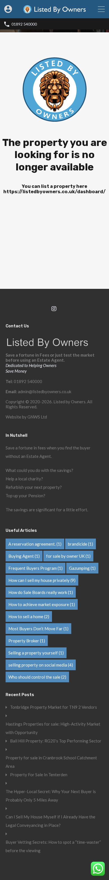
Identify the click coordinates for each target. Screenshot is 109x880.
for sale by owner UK (68, 556)
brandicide (80, 543)
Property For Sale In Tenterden (38, 774)
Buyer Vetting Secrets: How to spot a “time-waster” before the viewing (53, 846)
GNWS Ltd (37, 416)
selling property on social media (40, 664)
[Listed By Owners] (54, 11)
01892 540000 (24, 24)
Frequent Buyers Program (35, 568)
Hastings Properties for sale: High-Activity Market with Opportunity (53, 728)
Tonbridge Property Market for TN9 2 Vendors (53, 707)
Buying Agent (24, 556)
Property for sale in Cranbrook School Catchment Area (51, 762)
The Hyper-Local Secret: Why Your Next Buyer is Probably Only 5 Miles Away (51, 795)
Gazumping (82, 568)
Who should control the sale (37, 676)
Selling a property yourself (36, 652)
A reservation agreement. (34, 543)
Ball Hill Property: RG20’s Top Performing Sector (55, 740)
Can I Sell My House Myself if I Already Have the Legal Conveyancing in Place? (50, 821)
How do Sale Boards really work (40, 592)
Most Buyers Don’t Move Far (38, 628)
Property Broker (26, 640)
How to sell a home (28, 616)
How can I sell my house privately (41, 580)
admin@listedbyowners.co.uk (44, 391)
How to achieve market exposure (41, 604)
